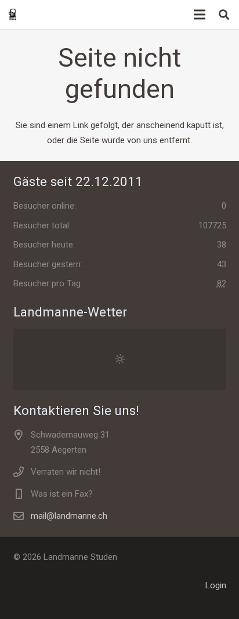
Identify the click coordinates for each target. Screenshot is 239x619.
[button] (224, 14)
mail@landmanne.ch (69, 516)
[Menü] (199, 14)
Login (215, 585)
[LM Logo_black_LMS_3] (12, 14)
